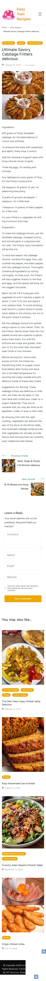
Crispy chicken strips (13, 944)
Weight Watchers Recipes (13, 854)
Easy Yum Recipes (24, 14)
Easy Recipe (8, 43)
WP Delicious (12, 972)
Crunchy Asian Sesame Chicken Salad (22, 865)
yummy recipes (35, 43)
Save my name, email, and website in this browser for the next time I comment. (22, 588)
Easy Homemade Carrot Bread (18, 783)
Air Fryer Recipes (10, 690)
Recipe (21, 43)
